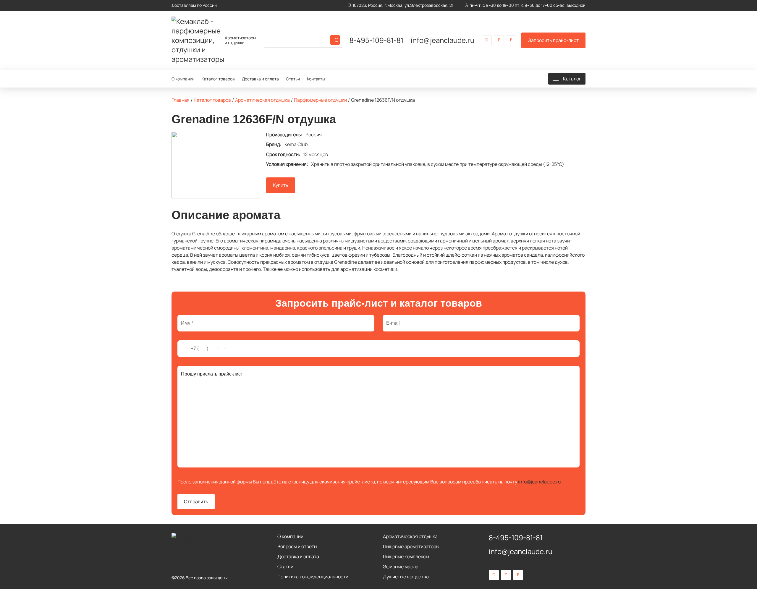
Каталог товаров (218, 79)
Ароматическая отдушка (410, 536)
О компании (183, 79)
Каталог (572, 78)
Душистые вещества (406, 576)
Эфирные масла (400, 566)
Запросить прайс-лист (553, 40)
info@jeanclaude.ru (442, 40)
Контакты (316, 79)
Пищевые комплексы (406, 556)
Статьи (293, 79)
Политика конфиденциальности (312, 576)
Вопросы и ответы (297, 546)
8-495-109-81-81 (376, 40)
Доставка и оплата (260, 79)
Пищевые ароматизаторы (411, 546)
